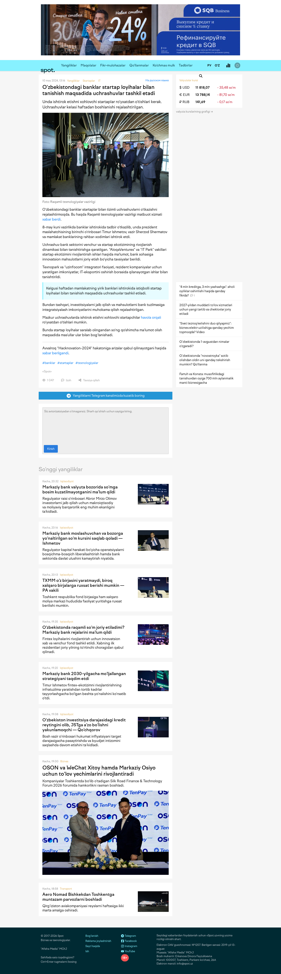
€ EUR (184, 95)
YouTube (129, 951)
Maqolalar (88, 65)
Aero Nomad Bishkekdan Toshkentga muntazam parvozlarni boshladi (78, 897)
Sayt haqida (92, 946)
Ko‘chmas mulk (164, 65)
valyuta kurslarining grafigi (193, 111)
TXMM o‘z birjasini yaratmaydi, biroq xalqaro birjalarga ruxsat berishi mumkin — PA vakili (83, 585)
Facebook (130, 941)
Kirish (51, 449)
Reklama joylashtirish (98, 941)
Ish (87, 951)
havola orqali (151, 317)
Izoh (68, 380)
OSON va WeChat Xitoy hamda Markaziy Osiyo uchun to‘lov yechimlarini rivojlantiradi (99, 771)
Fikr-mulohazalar (112, 65)
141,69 (200, 102)
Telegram (130, 935)
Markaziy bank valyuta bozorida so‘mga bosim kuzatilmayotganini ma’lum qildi (80, 489)
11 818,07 (202, 87)
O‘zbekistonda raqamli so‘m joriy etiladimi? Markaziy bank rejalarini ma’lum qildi (83, 630)
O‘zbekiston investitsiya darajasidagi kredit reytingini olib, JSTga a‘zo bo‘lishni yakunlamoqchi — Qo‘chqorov (84, 724)
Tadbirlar (186, 65)
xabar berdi (51, 219)
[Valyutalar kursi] (228, 65)
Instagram (130, 946)
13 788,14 (202, 95)
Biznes (64, 761)
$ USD (184, 87)
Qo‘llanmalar (139, 65)
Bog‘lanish (91, 935)
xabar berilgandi (55, 353)
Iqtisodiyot (67, 481)
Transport (66, 888)
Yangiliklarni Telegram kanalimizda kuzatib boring (108, 396)
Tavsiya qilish (91, 380)
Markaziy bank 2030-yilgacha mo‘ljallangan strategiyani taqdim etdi (84, 676)
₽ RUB (184, 102)
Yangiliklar (69, 65)
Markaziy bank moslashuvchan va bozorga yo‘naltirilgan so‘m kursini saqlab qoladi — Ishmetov (82, 538)
